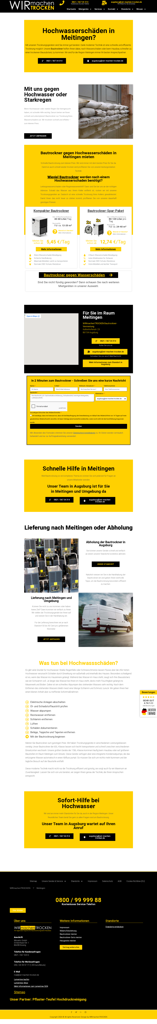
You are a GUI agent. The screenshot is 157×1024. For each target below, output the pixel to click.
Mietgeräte (83, 9)
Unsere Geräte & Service (52, 881)
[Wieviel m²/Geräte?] (54, 231)
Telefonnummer (109, 386)
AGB (120, 881)
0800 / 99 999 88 (78, 900)
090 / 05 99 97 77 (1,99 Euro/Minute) (30, 965)
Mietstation (99, 393)
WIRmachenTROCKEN (20, 888)
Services (98, 9)
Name (32, 386)
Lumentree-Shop (21, 983)
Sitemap (33, 881)
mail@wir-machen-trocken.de (26, 975)
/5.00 (148, 703)
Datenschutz (107, 881)
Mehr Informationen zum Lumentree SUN (31, 986)
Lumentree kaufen (21, 979)
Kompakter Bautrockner (51, 211)
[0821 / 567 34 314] (61, 2)
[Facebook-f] (71, 1012)
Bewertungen (148, 692)
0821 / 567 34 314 (80, 2)
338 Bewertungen (149, 706)
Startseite (71, 9)
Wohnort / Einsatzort (86, 386)
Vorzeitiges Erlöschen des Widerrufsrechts (45, 412)
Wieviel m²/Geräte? (65, 230)
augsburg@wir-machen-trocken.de (126, 2)
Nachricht (33, 392)
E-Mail (57, 386)
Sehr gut (148, 700)
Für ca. (63, 225)
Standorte (125, 9)
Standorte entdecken (114, 927)
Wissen (139, 9)
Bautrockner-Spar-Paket (106, 211)
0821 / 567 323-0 (21, 955)
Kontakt (111, 9)
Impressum (92, 881)
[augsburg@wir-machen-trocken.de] (104, 2)
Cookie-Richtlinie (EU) (135, 881)
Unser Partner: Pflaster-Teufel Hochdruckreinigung (48, 999)
